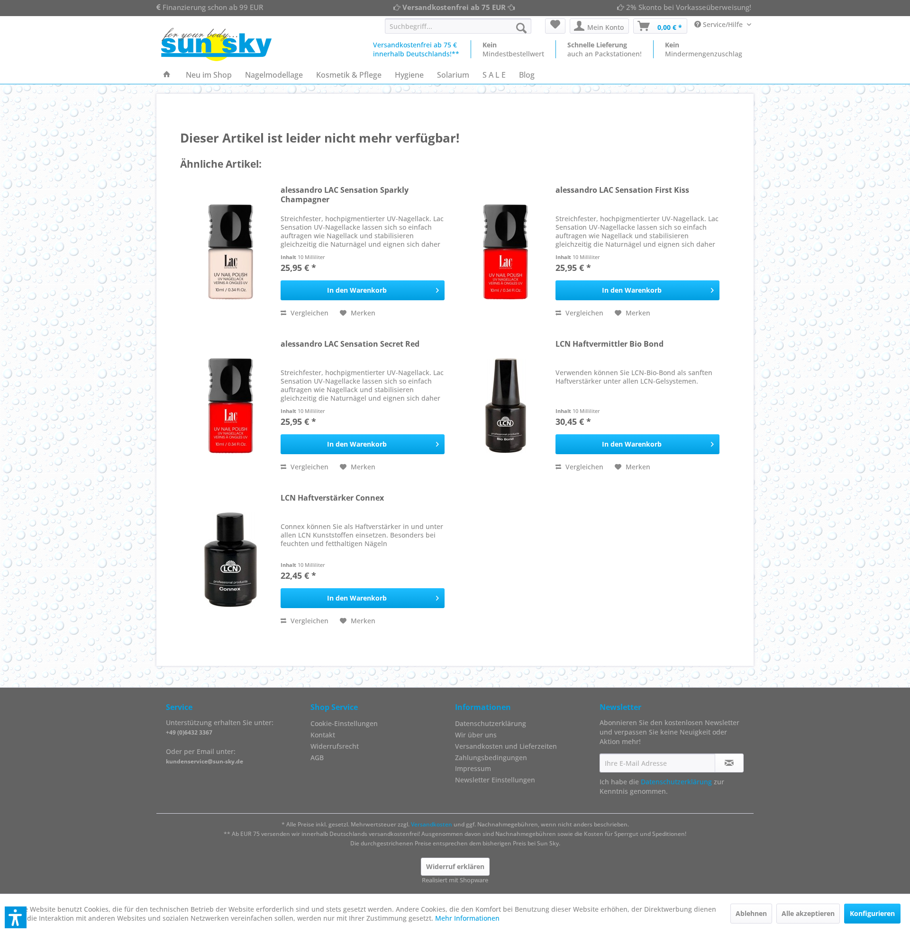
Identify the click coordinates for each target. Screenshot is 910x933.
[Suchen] (521, 27)
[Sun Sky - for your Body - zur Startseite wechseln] (216, 44)
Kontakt (322, 734)
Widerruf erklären (455, 866)
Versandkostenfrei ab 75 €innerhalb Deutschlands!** (416, 49)
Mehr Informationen (467, 918)
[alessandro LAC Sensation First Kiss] (505, 252)
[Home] (166, 75)
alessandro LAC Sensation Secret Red (350, 344)
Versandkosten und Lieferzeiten (506, 746)
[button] (16, 917)
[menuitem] (458, 26)
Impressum (473, 768)
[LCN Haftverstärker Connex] (231, 560)
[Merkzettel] (555, 26)
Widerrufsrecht (334, 746)
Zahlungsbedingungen (491, 757)
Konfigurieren (872, 913)
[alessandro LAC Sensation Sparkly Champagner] (231, 252)
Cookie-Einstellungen (344, 723)
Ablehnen (751, 913)
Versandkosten (431, 824)
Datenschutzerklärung (490, 723)
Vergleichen (308, 312)
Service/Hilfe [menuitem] (723, 24)
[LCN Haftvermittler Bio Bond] (505, 406)
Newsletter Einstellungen (495, 779)
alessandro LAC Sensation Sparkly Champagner (345, 195)
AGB (317, 757)
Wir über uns (476, 734)
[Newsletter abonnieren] (729, 763)
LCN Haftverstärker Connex (332, 498)
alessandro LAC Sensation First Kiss (622, 190)
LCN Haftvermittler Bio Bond (609, 344)
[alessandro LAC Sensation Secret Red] (231, 406)
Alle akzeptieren (808, 913)
